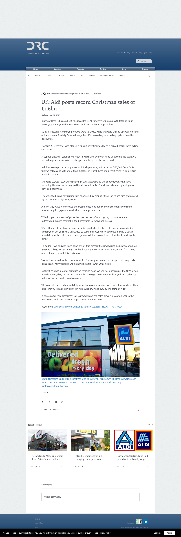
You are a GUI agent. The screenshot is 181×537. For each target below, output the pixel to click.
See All (150, 424)
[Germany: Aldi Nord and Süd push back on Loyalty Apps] (133, 440)
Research (38, 75)
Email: (122, 527)
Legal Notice (39, 523)
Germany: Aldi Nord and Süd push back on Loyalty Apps (133, 457)
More (121, 75)
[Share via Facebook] (42, 401)
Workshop (50, 75)
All (29, 75)
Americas (92, 75)
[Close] (177, 533)
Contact (37, 519)
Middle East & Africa (107, 75)
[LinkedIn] (145, 521)
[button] (149, 76)
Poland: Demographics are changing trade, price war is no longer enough (89, 457)
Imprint (37, 527)
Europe (61, 75)
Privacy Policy (105, 532)
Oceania (72, 75)
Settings (157, 532)
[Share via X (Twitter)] (49, 401)
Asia (81, 75)
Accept (169, 532)
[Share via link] (62, 401)
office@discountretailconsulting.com (136, 527)
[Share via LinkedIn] (55, 401)
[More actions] (138, 93)
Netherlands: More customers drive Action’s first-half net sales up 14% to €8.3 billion (47, 457)
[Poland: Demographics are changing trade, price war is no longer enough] (90, 440)
